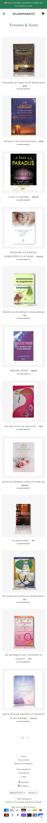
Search (23, 756)
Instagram (25, 786)
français (32, 793)
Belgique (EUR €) (16, 793)
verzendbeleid (23, 773)
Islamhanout (23, 13)
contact (23, 776)
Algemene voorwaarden (23, 763)
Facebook (25, 782)
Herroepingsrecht (23, 769)
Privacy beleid (23, 760)
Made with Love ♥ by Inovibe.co (23, 807)
